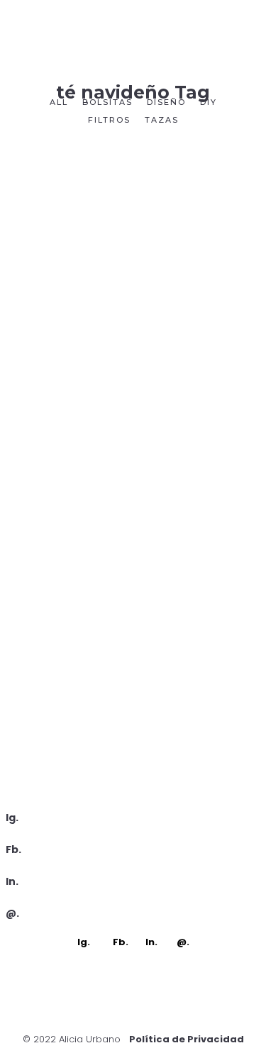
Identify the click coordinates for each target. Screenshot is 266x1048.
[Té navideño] (133, 585)
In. (12, 881)
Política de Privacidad (186, 1039)
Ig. (12, 817)
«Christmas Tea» (133, 331)
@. (12, 913)
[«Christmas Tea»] (133, 228)
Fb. (13, 849)
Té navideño (133, 698)
